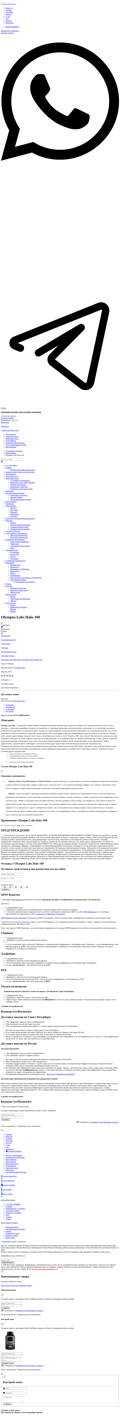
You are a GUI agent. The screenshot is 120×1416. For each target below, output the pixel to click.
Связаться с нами (12, 1233)
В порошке (14, 552)
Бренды (9, 21)
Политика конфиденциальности (45, 1269)
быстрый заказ (19, 701)
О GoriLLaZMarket (13, 1204)
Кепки (12, 605)
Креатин (9, 586)
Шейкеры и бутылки (18, 607)
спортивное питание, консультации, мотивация (21, 412)
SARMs (9, 468)
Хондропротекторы (18, 580)
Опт (7, 19)
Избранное (5, 31)
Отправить (7, 1404)
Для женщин (11, 474)
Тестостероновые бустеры (20, 499)
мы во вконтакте (10, 1176)
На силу (13, 508)
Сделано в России (13, 531)
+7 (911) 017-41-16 (8, 4)
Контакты (9, 23)
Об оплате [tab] (10, 711)
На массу (14, 516)
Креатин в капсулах (18, 588)
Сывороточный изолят (19, 527)
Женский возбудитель (19, 535)
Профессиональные (18, 485)
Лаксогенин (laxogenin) (19, 542)
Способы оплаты (12, 1211)
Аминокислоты (12, 550)
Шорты (13, 609)
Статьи (8, 1219)
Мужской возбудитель (19, 537)
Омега (12, 573)
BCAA (13, 556)
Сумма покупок (10, 430)
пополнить (22, 918)
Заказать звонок (7, 33)
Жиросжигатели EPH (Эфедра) (22, 483)
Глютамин (14, 559)
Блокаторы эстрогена (18, 495)
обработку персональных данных (104, 1122)
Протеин (9, 521)
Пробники (10, 504)
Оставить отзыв (7, 684)
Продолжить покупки (9, 1285)
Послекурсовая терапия (15, 493)
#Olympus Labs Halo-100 (10, 660)
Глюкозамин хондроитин (25, 582)
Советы (9, 1217)
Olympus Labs (19, 668)
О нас (8, 16)
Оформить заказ (25, 1285)
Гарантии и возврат (13, 1213)
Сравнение (14, 31)
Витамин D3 (15, 565)
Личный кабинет (15, 1151)
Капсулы (4, 699)
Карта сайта (10, 1238)
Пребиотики (15, 575)
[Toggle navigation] (2, 2)
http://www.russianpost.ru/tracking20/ (61, 1074)
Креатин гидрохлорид (19, 590)
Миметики (14, 544)
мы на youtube (9, 1185)
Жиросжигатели (12, 478)
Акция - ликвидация (14, 1155)
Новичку (13, 512)
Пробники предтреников (20, 599)
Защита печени (16, 497)
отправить (5, 889)
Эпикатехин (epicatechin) (20, 546)
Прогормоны (11, 506)
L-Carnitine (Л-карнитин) (20, 480)
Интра (12, 597)
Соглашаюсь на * (99, 1122)
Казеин (13, 523)
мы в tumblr (7, 1190)
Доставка (9, 12)
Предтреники (11, 594)
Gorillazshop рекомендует (16, 561)
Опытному (14, 514)
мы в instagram (9, 1181)
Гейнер (8, 584)
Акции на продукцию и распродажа (20, 472)
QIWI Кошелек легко (9, 918)
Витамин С (14, 567)
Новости (9, 8)
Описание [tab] (10, 705)
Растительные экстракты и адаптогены (25, 578)
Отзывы (9, 10)
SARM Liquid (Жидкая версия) (22, 470)
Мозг (12, 548)
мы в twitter (7, 1194)
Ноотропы (10, 1170)
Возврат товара (12, 1236)
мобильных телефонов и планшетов (50, 914)
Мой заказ (5, 422)
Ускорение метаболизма (15, 540)
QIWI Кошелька (17, 900)
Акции (8, 1231)
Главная (9, 1134)
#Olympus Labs (27, 660)
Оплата (8, 14)
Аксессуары (10, 603)
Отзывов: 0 (5, 680)
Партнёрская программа (15, 1229)
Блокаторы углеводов (19, 487)
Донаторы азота (12, 476)
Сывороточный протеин (20, 529)
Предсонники (11, 502)
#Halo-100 (38, 660)
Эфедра (13, 601)
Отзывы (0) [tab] (10, 707)
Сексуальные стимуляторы (16, 533)
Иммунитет (15, 571)
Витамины (10, 563)
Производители (12, 1227)
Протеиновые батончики (20, 525)
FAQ (7, 1215)
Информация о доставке (15, 1209)
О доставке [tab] (10, 709)
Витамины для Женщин (19, 569)
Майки (13, 611)
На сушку (14, 510)
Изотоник (9, 491)
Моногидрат (15, 592)
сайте (62, 928)
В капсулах (14, 554)
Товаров (5, 426)
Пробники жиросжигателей (21, 489)
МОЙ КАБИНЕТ (12, 27)
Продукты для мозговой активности (20, 518)
